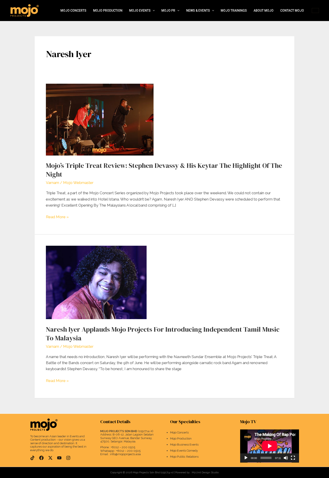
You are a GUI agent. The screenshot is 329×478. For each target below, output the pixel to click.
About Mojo (263, 10)
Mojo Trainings (234, 10)
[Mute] (286, 458)
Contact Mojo (292, 10)
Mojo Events (140, 10)
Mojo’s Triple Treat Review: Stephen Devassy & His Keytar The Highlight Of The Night (164, 170)
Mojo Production (107, 10)
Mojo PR (168, 10)
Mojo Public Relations (184, 456)
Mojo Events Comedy (184, 450)
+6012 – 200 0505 (123, 447)
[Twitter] (50, 458)
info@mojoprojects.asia (125, 454)
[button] (153, 10)
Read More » (57, 216)
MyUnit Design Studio (205, 472)
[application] (269, 446)
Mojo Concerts (73, 10)
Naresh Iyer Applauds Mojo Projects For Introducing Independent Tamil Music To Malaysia (163, 334)
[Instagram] (68, 458)
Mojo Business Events (184, 444)
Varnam (52, 182)
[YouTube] (59, 458)
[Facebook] (41, 458)
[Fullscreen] (293, 458)
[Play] (246, 458)
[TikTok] (32, 458)
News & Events (198, 10)
